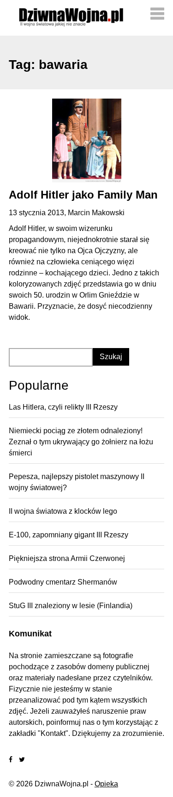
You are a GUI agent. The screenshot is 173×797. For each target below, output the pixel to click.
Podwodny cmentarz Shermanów (63, 582)
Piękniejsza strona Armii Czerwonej (67, 558)
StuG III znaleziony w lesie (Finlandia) (70, 606)
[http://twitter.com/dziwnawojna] (22, 760)
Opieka (106, 784)
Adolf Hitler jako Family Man (83, 194)
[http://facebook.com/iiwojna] (10, 760)
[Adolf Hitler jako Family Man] (87, 140)
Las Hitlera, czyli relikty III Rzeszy (63, 407)
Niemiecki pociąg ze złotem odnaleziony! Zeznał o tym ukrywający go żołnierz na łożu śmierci (81, 442)
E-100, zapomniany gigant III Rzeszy (68, 535)
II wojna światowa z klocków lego (63, 511)
